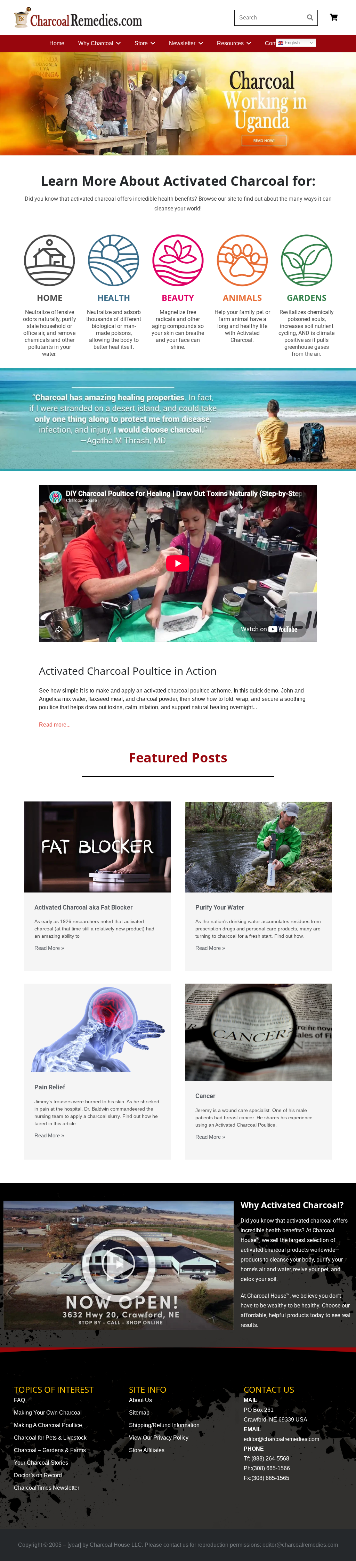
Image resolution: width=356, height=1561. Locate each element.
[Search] (310, 17)
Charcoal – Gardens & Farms (50, 1450)
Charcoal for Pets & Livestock (50, 1438)
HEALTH (113, 297)
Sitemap (139, 1413)
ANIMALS (242, 297)
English (291, 42)
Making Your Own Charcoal (48, 1413)
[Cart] (333, 17)
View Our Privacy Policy (158, 1438)
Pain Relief (49, 1087)
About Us (140, 1400)
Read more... (55, 725)
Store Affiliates (146, 1450)
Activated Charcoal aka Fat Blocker (83, 907)
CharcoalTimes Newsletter (46, 1488)
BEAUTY (178, 297)
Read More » (49, 948)
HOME (49, 297)
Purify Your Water (219, 907)
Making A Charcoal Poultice (48, 1425)
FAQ (19, 1400)
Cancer (205, 1095)
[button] (118, 1265)
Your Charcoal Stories (41, 1463)
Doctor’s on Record (38, 1475)
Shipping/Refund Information (164, 1425)
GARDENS (306, 297)
